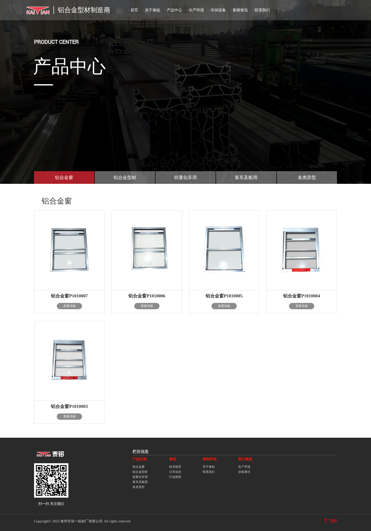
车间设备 (218, 10)
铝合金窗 (138, 467)
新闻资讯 (240, 10)
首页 (134, 10)
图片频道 (245, 459)
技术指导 (175, 467)
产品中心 (174, 10)
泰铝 (172, 459)
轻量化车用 (140, 477)
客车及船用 (140, 482)
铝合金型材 (140, 472)
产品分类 (139, 459)
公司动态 (175, 472)
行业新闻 (175, 477)
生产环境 (196, 10)
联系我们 (262, 10)
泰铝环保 (210, 459)
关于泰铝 (152, 10)
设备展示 (244, 472)
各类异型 (138, 487)
